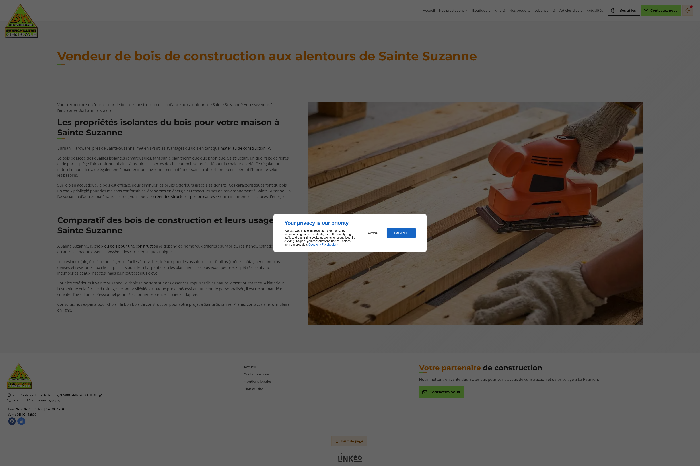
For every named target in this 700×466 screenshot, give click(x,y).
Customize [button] (373, 233)
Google (313, 244)
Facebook (328, 244)
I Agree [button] (401, 233)
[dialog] (350, 233)
